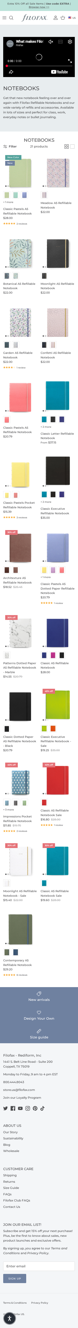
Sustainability (13, 1138)
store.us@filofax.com (19, 1090)
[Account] (55, 17)
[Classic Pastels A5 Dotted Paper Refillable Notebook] (58, 546)
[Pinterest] (35, 1108)
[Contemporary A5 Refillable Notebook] (20, 928)
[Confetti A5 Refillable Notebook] (58, 321)
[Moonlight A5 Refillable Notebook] (58, 252)
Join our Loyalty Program (22, 1097)
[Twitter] (5, 1108)
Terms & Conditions (15, 1302)
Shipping (10, 1175)
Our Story (10, 1132)
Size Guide (11, 1188)
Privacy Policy (39, 1302)
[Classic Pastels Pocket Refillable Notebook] (20, 471)
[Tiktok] (42, 1108)
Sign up (14, 1278)
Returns (9, 1182)
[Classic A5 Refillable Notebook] (58, 631)
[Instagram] (27, 1108)
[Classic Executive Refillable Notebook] (58, 471)
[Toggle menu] (4, 17)
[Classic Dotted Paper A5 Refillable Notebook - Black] (20, 705)
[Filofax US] (34, 18)
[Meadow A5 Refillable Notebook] (58, 171)
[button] (9, 1318)
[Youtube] (20, 1108)
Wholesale (11, 1151)
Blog (6, 1145)
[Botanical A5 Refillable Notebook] (20, 252)
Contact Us (11, 1207)
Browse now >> (39, 7)
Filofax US (18, 1314)
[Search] (13, 17)
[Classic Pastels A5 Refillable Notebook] (20, 396)
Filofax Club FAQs (16, 1200)
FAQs (7, 1194)
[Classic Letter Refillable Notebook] (58, 396)
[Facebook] (13, 1108)
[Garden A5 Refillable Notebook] (20, 321)
